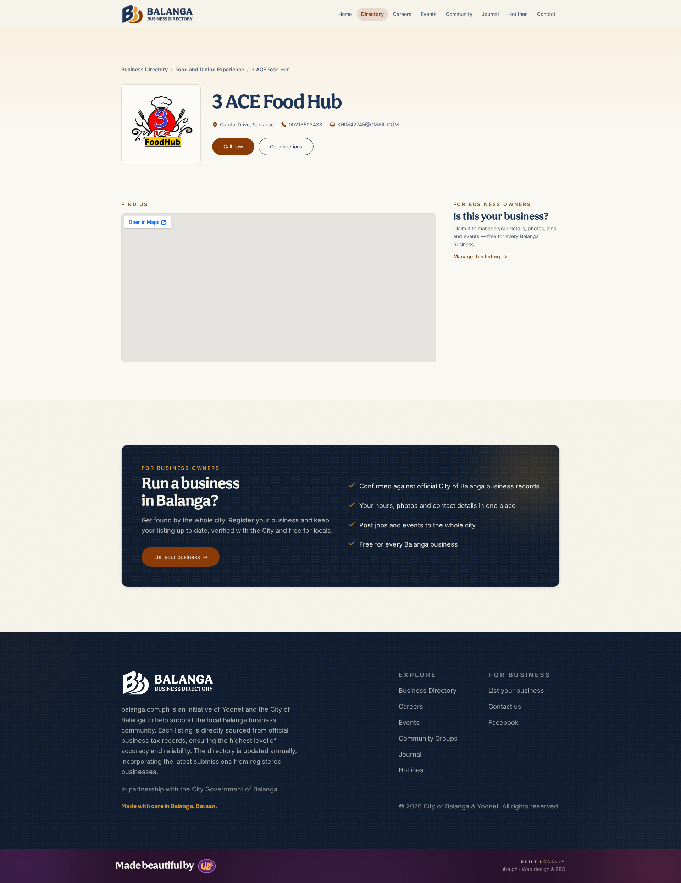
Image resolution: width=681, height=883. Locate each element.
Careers (402, 14)
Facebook (503, 722)
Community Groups (428, 738)
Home (345, 14)
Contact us (504, 706)
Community (459, 14)
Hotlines (518, 14)
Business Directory (144, 69)
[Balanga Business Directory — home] (157, 14)
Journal (490, 14)
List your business (516, 690)
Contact (546, 14)
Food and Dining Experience (209, 69)
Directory (372, 14)
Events (429, 14)
